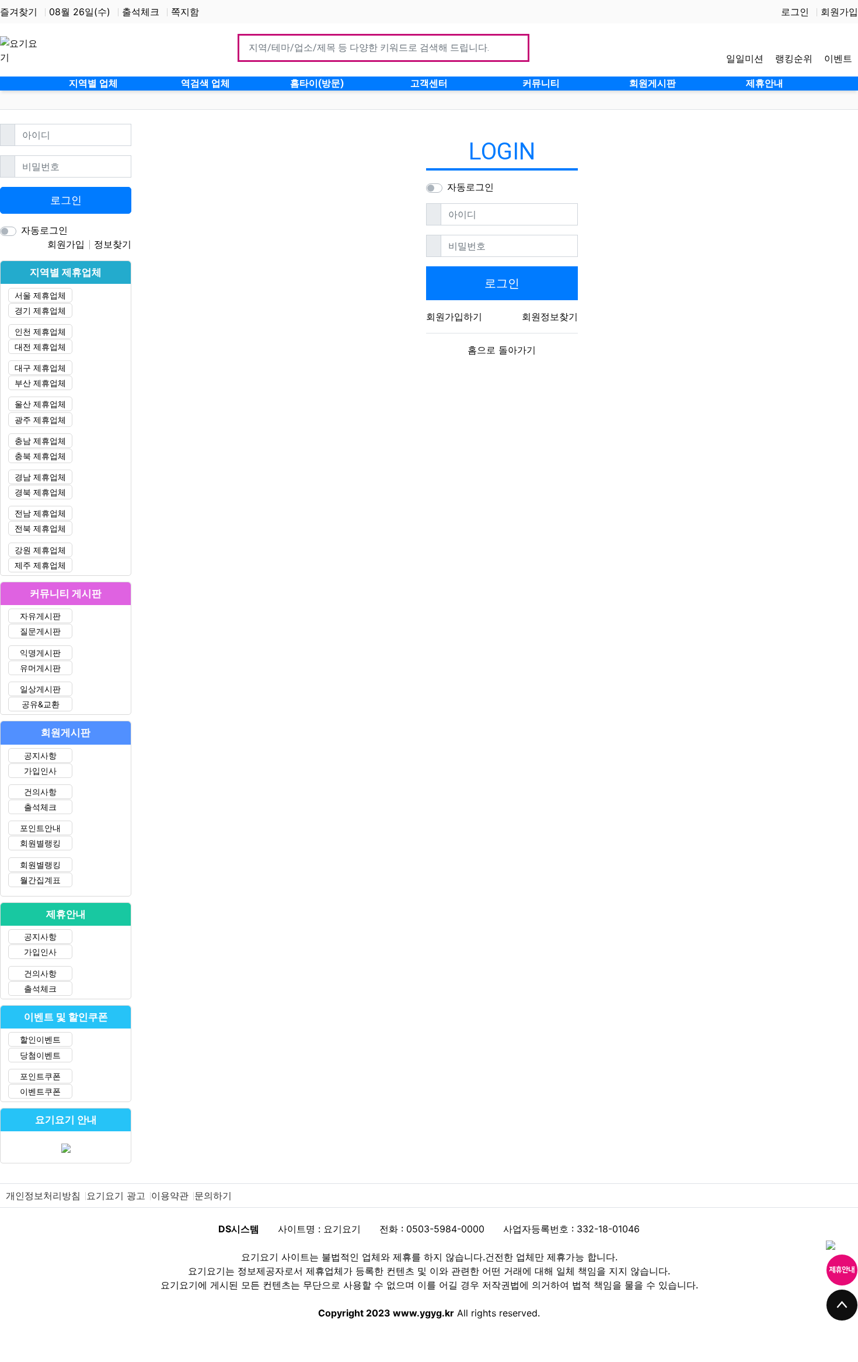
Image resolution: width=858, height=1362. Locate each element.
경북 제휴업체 (40, 492)
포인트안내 (40, 828)
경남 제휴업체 (40, 477)
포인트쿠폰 (40, 1076)
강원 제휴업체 (40, 550)
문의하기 (213, 1195)
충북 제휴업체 (40, 456)
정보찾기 (112, 244)
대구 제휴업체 (40, 368)
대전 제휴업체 (40, 347)
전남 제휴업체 (40, 513)
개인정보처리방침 (43, 1195)
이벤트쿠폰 (40, 1091)
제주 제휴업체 (40, 565)
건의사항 (40, 792)
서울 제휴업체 (40, 295)
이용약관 (170, 1195)
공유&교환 (41, 704)
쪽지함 (185, 12)
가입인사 (40, 771)
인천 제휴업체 (40, 331)
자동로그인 (470, 187)
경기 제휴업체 (40, 310)
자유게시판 (40, 616)
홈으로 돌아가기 (502, 350)
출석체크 (140, 12)
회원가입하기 (454, 316)
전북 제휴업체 (40, 528)
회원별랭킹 (40, 843)
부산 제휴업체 (40, 383)
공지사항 (40, 755)
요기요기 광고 (115, 1195)
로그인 (795, 12)
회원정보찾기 (550, 316)
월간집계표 (40, 880)
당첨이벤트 (40, 1055)
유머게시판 (40, 668)
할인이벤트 (40, 1039)
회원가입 (839, 12)
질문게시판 (40, 631)
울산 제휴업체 (40, 404)
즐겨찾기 (18, 12)
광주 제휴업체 (40, 420)
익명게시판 (40, 653)
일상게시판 (40, 689)
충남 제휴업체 (40, 441)
